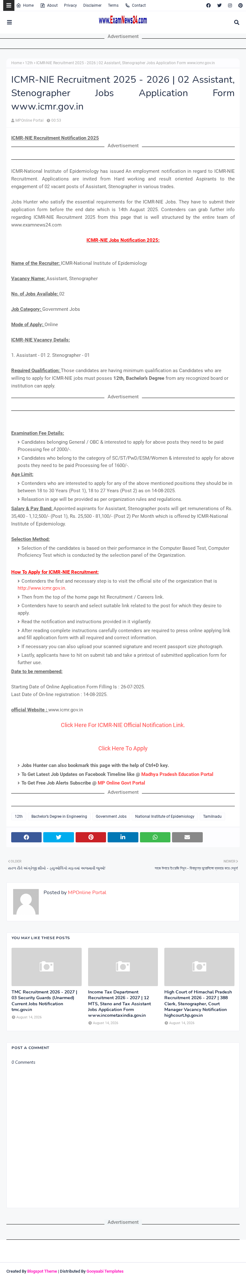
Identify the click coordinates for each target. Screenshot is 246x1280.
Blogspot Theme (42, 1271)
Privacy (70, 5)
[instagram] (230, 5)
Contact (139, 5)
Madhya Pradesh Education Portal (177, 774)
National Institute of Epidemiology (164, 816)
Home (28, 5)
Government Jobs (111, 816)
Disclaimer (92, 5)
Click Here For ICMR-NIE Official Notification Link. (123, 725)
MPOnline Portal (29, 120)
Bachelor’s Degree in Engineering (59, 816)
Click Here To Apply (123, 748)
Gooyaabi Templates (105, 1271)
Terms (113, 5)
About (52, 5)
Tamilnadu (212, 816)
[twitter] (219, 5)
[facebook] (208, 5)
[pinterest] (240, 5)
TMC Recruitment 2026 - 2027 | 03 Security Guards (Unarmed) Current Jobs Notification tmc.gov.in (44, 1001)
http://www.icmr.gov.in (41, 588)
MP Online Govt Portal (121, 783)
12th (29, 63)
